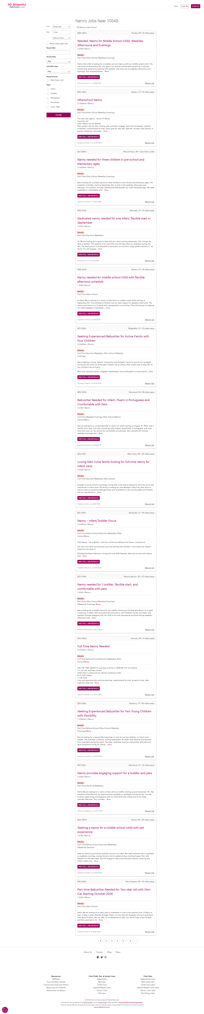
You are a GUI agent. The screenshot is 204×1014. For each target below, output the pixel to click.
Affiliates (56, 979)
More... (87, 420)
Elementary (55, 98)
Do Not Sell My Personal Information (131, 1002)
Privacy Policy (102, 1002)
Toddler (54, 93)
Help (176, 6)
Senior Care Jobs (147, 990)
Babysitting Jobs (148, 979)
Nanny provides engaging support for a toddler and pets (114, 773)
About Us (88, 952)
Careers (99, 952)
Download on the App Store (102, 967)
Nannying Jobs (148, 982)
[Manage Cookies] (5, 1010)
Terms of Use (87, 1002)
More (107, 71)
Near (48, 32)
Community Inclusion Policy (56, 985)
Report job (149, 83)
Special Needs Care (102, 987)
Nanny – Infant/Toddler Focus (96, 520)
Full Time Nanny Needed (93, 646)
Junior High (55, 107)
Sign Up (195, 6)
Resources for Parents (56, 987)
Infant (53, 89)
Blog (109, 952)
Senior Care (102, 990)
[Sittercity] (17, 5)
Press (118, 952)
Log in (185, 6)
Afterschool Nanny (89, 100)
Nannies (102, 982)
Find (48, 26)
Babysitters (102, 979)
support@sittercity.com (102, 1007)
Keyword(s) (51, 48)
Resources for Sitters (56, 990)
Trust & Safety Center (56, 982)
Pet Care (102, 993)
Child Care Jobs (148, 985)
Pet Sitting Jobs (148, 993)
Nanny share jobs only (59, 44)
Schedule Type (52, 66)
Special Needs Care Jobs (148, 987)
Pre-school (55, 102)
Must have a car (57, 80)
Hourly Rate (51, 57)
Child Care (102, 985)
